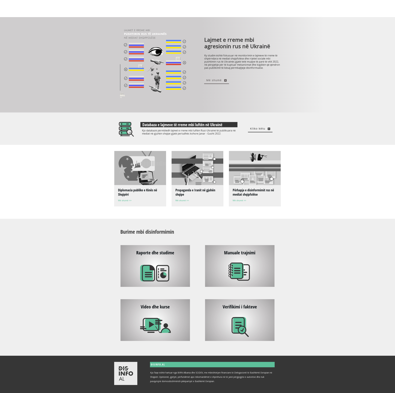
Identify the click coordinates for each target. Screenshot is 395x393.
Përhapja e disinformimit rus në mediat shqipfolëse (253, 192)
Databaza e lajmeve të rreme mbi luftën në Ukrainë (182, 124)
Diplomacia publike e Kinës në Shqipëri (137, 192)
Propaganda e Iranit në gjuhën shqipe (195, 192)
